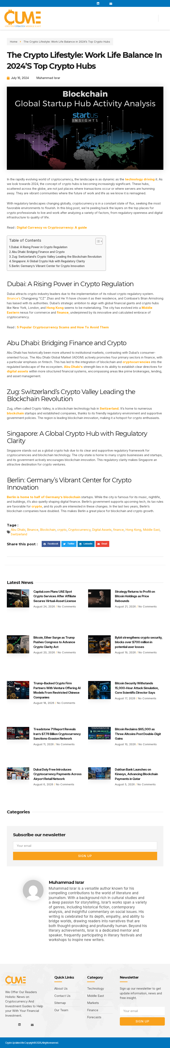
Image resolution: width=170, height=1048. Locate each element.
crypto (37, 506)
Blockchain (48, 530)
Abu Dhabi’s (73, 367)
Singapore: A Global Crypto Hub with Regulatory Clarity (48, 261)
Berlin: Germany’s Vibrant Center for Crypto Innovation (48, 266)
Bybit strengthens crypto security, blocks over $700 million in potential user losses (138, 642)
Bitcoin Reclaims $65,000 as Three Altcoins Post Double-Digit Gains (138, 733)
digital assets (18, 371)
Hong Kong (55, 308)
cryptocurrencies (137, 362)
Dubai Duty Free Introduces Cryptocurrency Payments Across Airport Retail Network (57, 774)
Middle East (151, 530)
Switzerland (109, 408)
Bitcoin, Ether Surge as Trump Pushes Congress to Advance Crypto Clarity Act (54, 642)
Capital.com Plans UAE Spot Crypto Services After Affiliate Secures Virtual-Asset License (54, 596)
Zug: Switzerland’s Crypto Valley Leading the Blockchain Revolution (57, 256)
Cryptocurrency (79, 530)
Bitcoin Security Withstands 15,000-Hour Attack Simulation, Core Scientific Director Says (137, 688)
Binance (32, 530)
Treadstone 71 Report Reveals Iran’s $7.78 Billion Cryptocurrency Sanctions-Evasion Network (57, 733)
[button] (118, 18)
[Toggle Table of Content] (97, 241)
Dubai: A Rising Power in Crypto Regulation (39, 247)
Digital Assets (102, 530)
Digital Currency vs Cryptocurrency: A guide (52, 227)
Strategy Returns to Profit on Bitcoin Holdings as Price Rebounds (135, 596)
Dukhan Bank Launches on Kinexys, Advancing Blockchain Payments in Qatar (136, 774)
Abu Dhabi (18, 530)
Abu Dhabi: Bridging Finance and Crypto (38, 252)
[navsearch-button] (164, 18)
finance (63, 312)
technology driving (140, 179)
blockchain (16, 413)
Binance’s (14, 298)
